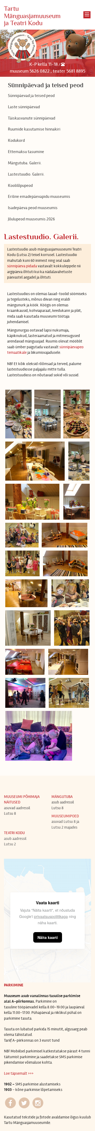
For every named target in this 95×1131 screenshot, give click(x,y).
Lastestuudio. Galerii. (26, 174)
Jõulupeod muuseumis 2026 (31, 218)
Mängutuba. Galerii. (25, 162)
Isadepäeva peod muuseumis (33, 207)
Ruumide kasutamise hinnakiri (34, 129)
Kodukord (16, 140)
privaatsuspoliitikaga (51, 916)
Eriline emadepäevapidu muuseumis (39, 196)
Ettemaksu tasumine (26, 151)
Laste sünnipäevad (24, 106)
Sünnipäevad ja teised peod (31, 95)
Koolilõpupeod (20, 185)
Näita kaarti (47, 937)
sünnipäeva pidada (22, 266)
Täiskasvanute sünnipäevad (31, 118)
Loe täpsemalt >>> (19, 1073)
